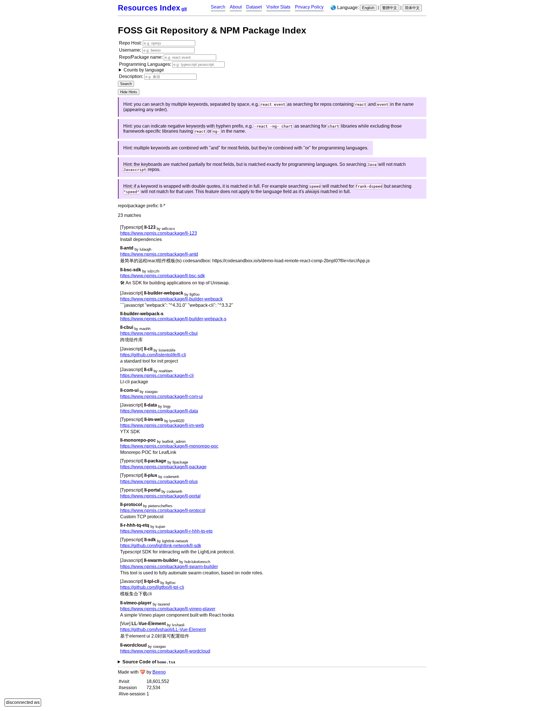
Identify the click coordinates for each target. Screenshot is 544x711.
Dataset (254, 7)
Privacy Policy (309, 7)
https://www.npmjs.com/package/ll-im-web (162, 425)
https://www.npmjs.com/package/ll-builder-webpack (171, 299)
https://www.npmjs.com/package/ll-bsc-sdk (162, 275)
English (368, 8)
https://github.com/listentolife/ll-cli (153, 354)
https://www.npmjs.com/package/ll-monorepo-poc (169, 446)
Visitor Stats (278, 7)
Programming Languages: (145, 67)
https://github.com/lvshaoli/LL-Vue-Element (163, 629)
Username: (130, 50)
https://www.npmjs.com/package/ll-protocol (162, 510)
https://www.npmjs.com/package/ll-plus (159, 481)
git (184, 9)
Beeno (159, 672)
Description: (131, 76)
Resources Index (149, 7)
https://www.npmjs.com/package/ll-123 (158, 233)
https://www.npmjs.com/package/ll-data (159, 411)
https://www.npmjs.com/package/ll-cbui (159, 333)
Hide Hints (128, 92)
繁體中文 (389, 8)
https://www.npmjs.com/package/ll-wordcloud (165, 651)
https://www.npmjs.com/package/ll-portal (160, 496)
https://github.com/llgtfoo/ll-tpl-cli (152, 587)
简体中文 (412, 8)
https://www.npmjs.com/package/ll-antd (159, 254)
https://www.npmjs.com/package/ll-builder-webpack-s (173, 318)
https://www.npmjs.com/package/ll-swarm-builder (169, 566)
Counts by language (144, 69)
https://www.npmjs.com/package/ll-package (163, 466)
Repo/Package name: (141, 57)
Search (218, 7)
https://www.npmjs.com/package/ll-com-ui (161, 396)
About (236, 7)
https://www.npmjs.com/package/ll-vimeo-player (167, 608)
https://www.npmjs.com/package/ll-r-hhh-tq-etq (166, 531)
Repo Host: (131, 43)
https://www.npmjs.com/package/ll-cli (157, 375)
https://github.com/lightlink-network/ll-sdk (160, 545)
